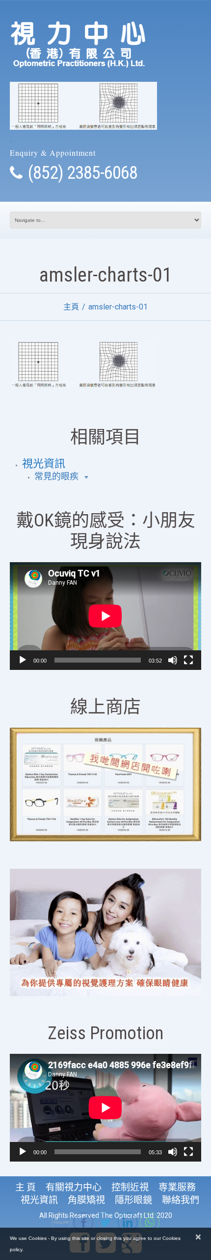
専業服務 (177, 1187)
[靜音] (173, 660)
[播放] (22, 660)
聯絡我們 (180, 1200)
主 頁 (25, 1187)
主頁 (71, 306)
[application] (105, 615)
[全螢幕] (188, 660)
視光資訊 (43, 463)
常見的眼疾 (56, 476)
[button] (86, 477)
